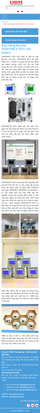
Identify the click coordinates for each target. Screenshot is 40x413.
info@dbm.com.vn (27, 387)
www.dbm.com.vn (16, 394)
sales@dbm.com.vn (27, 384)
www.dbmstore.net (16, 396)
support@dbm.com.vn (28, 390)
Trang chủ (5, 22)
